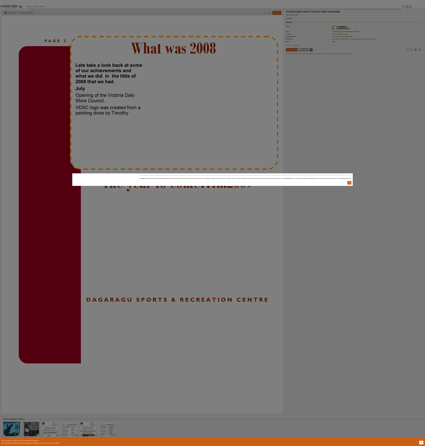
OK (349, 183)
